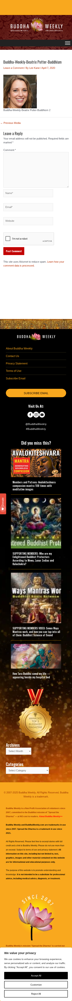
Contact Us (12, 356)
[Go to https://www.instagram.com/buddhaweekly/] (36, 415)
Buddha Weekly (30, 845)
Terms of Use (13, 370)
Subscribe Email (15, 378)
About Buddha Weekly (19, 348)
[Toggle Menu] (67, 43)
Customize (36, 984)
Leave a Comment (13, 68)
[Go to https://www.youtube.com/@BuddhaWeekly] (42, 415)
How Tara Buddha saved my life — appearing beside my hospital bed (31, 675)
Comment (9, 150)
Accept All (36, 975)
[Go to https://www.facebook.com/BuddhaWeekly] (30, 415)
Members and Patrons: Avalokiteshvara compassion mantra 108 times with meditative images (34, 485)
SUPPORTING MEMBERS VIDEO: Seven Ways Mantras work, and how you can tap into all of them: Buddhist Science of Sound (36, 631)
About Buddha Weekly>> (50, 816)
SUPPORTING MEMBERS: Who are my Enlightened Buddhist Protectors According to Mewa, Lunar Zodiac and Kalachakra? (33, 558)
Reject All (36, 993)
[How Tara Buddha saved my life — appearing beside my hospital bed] (36, 656)
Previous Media (10, 123)
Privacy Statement (16, 363)
